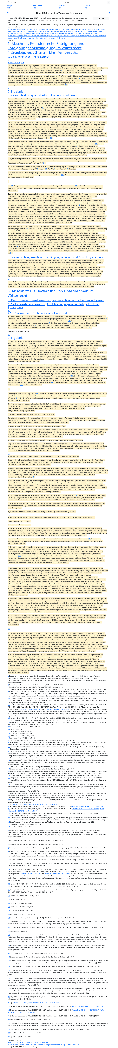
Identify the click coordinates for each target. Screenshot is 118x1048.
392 (21, 385)
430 (43, 108)
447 (71, 246)
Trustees (34, 1045)
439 (55, 169)
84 (79, 78)
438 (45, 169)
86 (66, 85)
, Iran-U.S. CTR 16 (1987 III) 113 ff (85, 809)
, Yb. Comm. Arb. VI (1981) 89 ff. (57, 709)
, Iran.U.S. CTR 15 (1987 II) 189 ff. (46, 804)
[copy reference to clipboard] (99, 18)
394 (17, 398)
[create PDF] (107, 18)
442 (11, 186)
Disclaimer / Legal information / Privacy (51, 1045)
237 (49, 323)
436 (48, 167)
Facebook (75, 1045)
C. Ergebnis (45, 31)
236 (69, 321)
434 (77, 146)
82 (61, 70)
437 (38, 169)
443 (75, 186)
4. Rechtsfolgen (36, 31)
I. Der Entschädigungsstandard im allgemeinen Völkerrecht (70, 31)
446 (17, 246)
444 (78, 205)
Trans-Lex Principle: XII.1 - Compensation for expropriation (28, 1042)
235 (106, 319)
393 (37, 394)
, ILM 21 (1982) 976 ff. (30, 709)
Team (27, 1045)
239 (90, 327)
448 (11, 253)
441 (62, 175)
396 (76, 495)
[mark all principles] (95, 18)
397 (84, 535)
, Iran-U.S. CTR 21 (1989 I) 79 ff (87, 807)
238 (35, 325)
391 (52, 383)
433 (96, 144)
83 (29, 78)
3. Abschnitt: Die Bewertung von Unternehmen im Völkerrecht (72, 34)
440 (67, 169)
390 (71, 376)
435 (44, 163)
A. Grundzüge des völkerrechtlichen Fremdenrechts (87, 29)
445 (105, 216)
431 (81, 129)
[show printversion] (103, 18)
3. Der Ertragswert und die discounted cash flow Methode (37, 38)
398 (89, 539)
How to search (13, 1045)
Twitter (68, 1045)
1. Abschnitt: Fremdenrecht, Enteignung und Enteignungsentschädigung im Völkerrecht (38, 29)
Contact (21, 1045)
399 (19, 556)
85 (76, 83)
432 (50, 138)
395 (33, 477)
